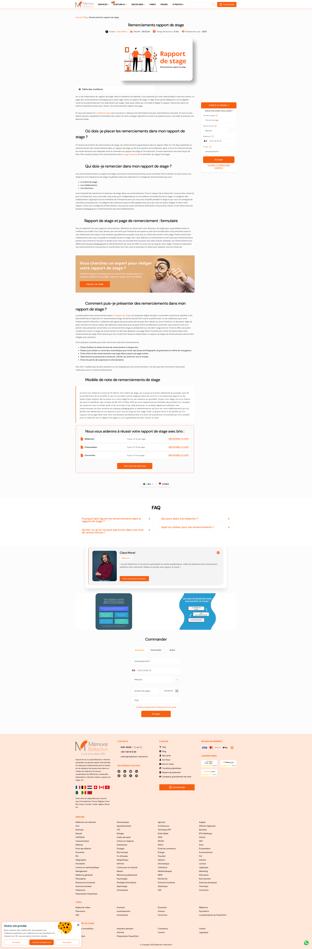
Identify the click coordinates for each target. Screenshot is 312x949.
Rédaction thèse (83, 907)
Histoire (202, 860)
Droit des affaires (83, 848)
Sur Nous (166, 759)
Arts (77, 826)
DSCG (160, 845)
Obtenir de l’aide (94, 284)
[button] (116, 520)
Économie (80, 852)
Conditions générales (171, 768)
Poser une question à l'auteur (134, 579)
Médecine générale (84, 875)
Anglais (202, 822)
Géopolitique (122, 860)
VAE (159, 890)
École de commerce (167, 848)
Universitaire (122, 890)
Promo (164, 4)
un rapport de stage (122, 315)
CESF (160, 837)
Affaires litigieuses (207, 826)
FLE (200, 856)
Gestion (161, 860)
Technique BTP (164, 829)
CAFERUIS (80, 837)
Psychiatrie (204, 911)
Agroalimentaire (124, 826)
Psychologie (122, 878)
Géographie (81, 860)
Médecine (203, 907)
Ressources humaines (85, 882)
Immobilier (80, 863)
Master (120, 871)
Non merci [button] (78, 924)
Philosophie (81, 878)
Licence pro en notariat (127, 867)
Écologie (120, 848)
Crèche (202, 928)
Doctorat (121, 907)
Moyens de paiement (171, 772)
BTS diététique (205, 833)
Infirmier (120, 863)
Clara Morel (122, 31)
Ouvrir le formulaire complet (219, 166)
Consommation (82, 841)
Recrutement (205, 878)
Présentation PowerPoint (86, 894)
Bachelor (203, 829)
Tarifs (152, 4)
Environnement (205, 852)
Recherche (162, 878)
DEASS (161, 841)
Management (81, 871)
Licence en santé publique (87, 867)
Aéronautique (123, 822)
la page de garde (129, 154)
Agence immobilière (84, 928)
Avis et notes (168, 764)
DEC (201, 841)
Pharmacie (204, 875)
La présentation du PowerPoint (212, 915)
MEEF (160, 875)
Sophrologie (122, 886)
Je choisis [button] (16, 942)
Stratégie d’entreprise (126, 882)
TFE (118, 829)
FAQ (164, 747)
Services (102, 4)
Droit (201, 845)
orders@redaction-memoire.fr (134, 756)
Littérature (162, 867)
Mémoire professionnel (127, 875)
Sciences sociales (83, 886)
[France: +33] (206, 141)
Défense (79, 845)
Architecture (163, 826)
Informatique (163, 863)
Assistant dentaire (125, 928)
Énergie (161, 852)
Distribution (122, 845)
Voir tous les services (135, 466)
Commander (228, 4)
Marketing (203, 871)
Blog (86, 17)
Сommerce (163, 928)
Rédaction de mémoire (86, 822)
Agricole (161, 822)
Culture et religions (125, 841)
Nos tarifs (166, 755)
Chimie (202, 837)
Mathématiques (165, 871)
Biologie (120, 833)
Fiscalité (161, 856)
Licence (202, 863)
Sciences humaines (166, 882)
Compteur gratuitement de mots (176, 776)
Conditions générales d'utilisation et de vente (156, 707)
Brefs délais (163, 833)
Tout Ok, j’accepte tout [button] (41, 942)
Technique (203, 886)
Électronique (122, 852)
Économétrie (204, 848)
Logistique (203, 867)
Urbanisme (80, 890)
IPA (77, 856)
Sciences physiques (208, 882)
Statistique (163, 886)
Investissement (123, 911)
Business (79, 829)
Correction (204, 890)
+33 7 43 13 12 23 (128, 752)
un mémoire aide (102, 113)
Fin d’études (122, 856)
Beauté (79, 833)
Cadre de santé (124, 837)
